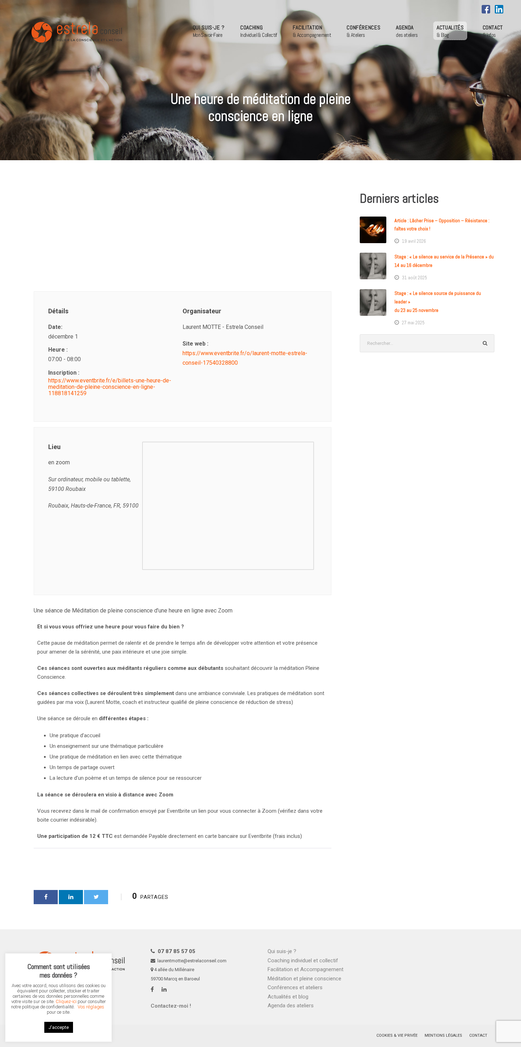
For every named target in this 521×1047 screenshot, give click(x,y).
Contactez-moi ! (171, 1006)
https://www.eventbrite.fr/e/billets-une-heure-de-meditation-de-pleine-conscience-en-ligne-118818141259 (109, 387)
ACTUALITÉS (450, 31)
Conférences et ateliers (295, 987)
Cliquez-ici (66, 1001)
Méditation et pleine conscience (304, 978)
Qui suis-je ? (282, 951)
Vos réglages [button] (91, 1006)
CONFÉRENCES (363, 31)
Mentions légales (443, 1035)
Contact (478, 1035)
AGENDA (407, 31)
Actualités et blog (288, 996)
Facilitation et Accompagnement (305, 969)
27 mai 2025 (413, 323)
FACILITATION (312, 31)
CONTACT (493, 31)
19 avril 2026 (414, 241)
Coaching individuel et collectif (303, 960)
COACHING (258, 31)
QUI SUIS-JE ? (209, 31)
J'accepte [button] (59, 1027)
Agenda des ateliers (291, 1005)
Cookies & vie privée (397, 1035)
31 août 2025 (414, 278)
